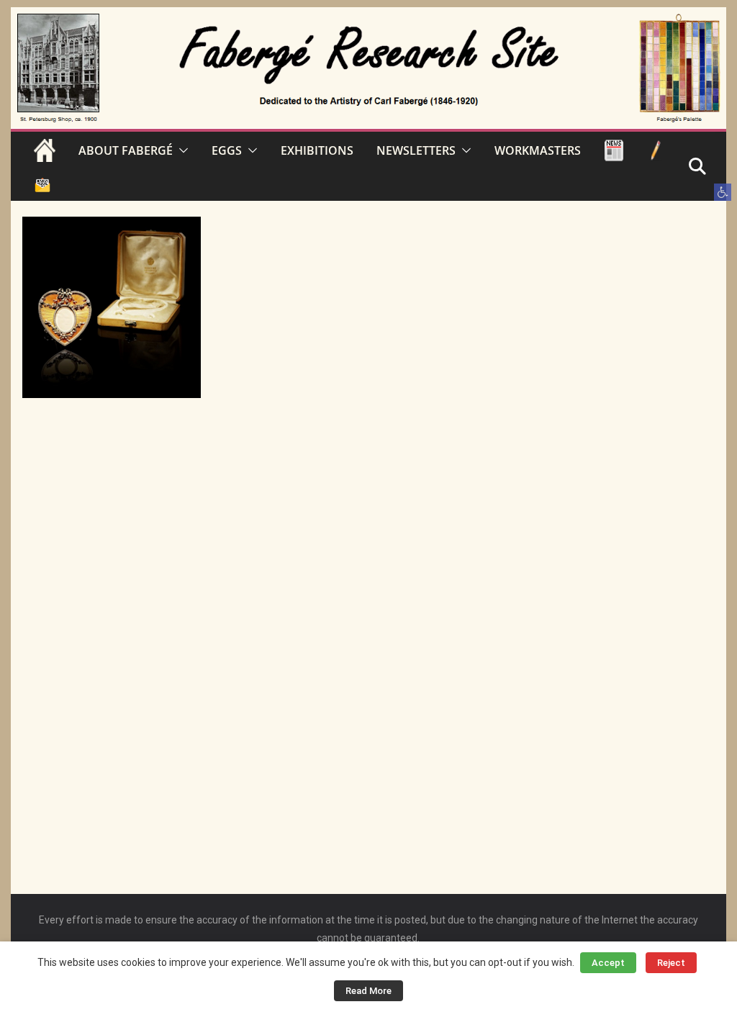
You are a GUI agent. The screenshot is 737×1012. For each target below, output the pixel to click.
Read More (368, 990)
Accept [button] (608, 962)
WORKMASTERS (537, 150)
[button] (722, 192)
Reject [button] (671, 962)
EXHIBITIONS (317, 150)
